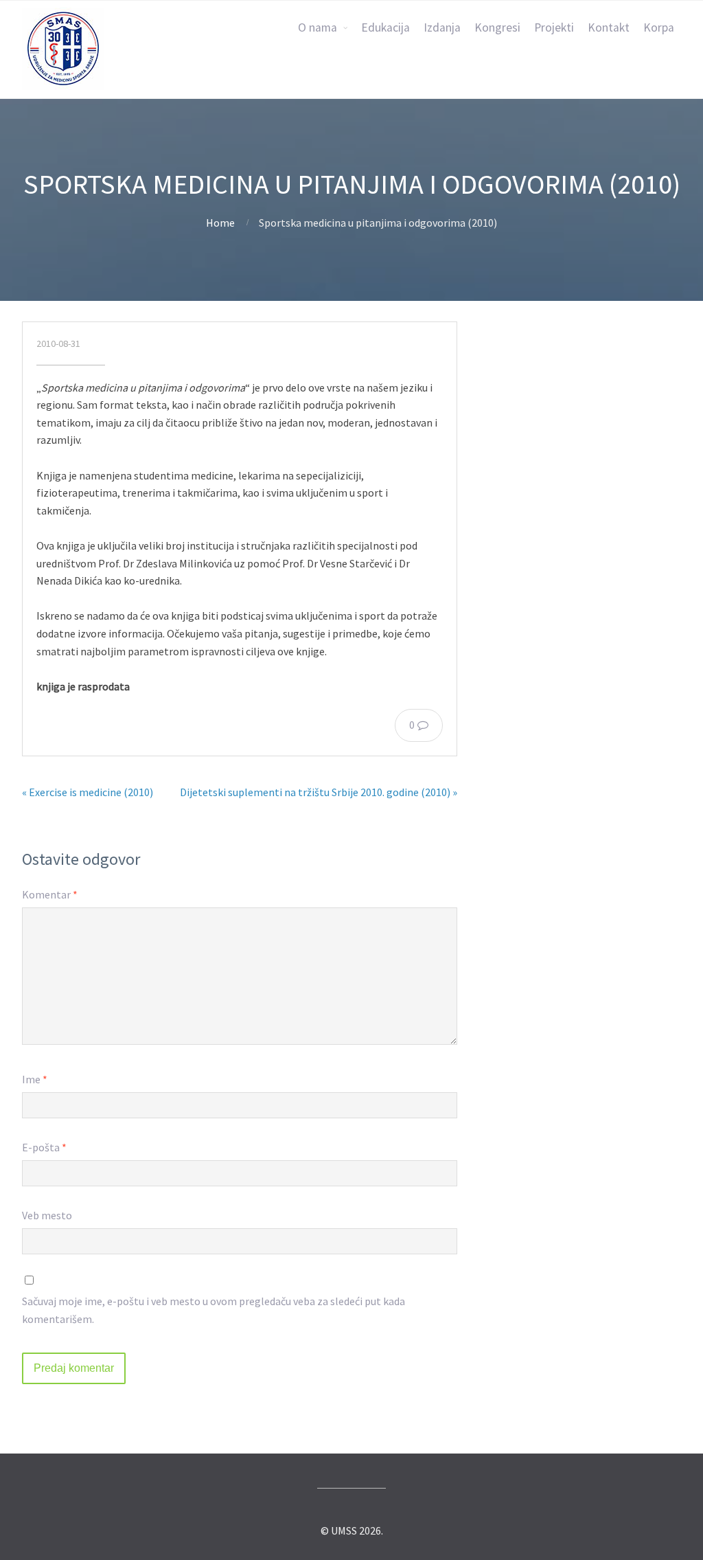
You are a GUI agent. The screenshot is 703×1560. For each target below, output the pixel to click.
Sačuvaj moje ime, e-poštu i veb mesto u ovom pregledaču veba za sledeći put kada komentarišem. (213, 1310)
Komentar (50, 894)
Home (220, 222)
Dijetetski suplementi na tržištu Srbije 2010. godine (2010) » (318, 792)
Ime (34, 1079)
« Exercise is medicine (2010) (87, 792)
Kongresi (497, 27)
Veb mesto (47, 1215)
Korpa (658, 27)
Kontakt (609, 27)
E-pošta (44, 1147)
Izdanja (442, 27)
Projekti (554, 27)
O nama (317, 27)
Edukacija (385, 27)
